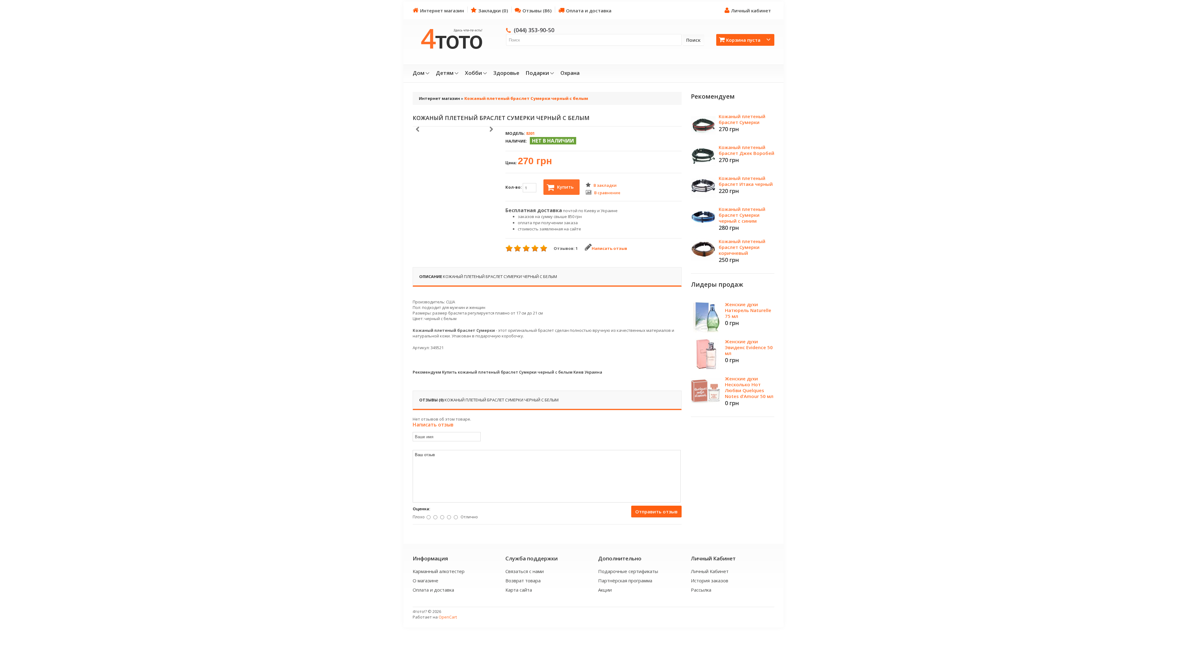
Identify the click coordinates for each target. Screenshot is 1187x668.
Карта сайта (518, 590)
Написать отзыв (609, 248)
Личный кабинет (751, 10)
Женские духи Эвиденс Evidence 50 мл (749, 347)
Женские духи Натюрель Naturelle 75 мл (748, 310)
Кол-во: (514, 187)
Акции (605, 590)
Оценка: (421, 509)
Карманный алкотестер (439, 571)
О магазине (425, 580)
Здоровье (506, 73)
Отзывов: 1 (566, 248)
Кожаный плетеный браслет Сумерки (742, 119)
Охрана (570, 73)
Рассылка (701, 590)
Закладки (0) (493, 10)
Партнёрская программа (625, 580)
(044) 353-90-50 (534, 30)
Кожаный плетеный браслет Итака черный (746, 181)
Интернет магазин (442, 10)
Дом (418, 73)
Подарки (537, 73)
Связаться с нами (524, 571)
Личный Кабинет (710, 571)
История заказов (709, 580)
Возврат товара (523, 580)
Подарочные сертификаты (628, 571)
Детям (444, 73)
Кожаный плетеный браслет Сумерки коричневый (742, 247)
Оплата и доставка (588, 10)
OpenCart (448, 617)
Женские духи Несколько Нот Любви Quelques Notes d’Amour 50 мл (749, 387)
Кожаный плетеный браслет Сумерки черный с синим (742, 215)
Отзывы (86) (536, 10)
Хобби (473, 73)
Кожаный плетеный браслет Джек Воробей (746, 150)
